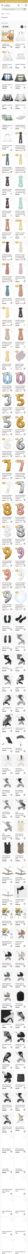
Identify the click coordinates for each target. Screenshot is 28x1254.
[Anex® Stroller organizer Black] (7, 1161)
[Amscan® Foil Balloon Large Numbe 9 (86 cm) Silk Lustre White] (20, 575)
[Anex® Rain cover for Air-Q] (7, 720)
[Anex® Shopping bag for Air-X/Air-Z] (20, 1077)
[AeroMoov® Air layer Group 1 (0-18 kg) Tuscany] (7, 225)
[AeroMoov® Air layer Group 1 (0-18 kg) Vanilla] (20, 225)
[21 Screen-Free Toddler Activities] (7, 36)
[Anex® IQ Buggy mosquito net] (7, 1057)
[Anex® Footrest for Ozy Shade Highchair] (20, 1141)
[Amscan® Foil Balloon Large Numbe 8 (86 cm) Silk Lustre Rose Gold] (20, 509)
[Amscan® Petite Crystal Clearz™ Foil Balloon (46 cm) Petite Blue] (20, 597)
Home (2, 13)
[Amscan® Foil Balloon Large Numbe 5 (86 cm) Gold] (20, 400)
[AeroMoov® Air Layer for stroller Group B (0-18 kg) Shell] (7, 334)
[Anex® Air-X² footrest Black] (20, 639)
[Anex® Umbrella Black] (7, 740)
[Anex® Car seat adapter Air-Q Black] (7, 619)
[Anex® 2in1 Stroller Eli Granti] (20, 1203)
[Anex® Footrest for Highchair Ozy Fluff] (20, 1119)
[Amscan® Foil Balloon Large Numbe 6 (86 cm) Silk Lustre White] (7, 443)
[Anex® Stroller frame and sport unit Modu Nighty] (20, 1097)
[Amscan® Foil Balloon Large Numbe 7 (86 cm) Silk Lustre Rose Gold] (20, 465)
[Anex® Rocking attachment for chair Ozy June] (20, 870)
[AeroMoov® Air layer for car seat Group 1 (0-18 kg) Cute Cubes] (20, 203)
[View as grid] (22, 26)
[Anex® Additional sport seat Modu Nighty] (20, 782)
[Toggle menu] (2, 5)
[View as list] (25, 26)
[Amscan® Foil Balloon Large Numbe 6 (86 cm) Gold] (20, 422)
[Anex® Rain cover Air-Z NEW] (20, 679)
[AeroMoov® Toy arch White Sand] (7, 56)
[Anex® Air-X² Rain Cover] (7, 679)
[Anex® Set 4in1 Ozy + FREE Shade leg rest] (7, 933)
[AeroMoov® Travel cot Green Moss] (20, 77)
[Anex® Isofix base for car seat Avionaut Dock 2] (20, 891)
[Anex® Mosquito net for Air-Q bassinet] (7, 1077)
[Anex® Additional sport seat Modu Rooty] (7, 804)
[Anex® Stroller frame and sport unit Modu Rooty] (7, 1119)
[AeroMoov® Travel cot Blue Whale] (7, 77)
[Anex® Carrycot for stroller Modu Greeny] (7, 976)
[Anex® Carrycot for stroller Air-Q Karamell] (20, 933)
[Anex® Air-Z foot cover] (20, 659)
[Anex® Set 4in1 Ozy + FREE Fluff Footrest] (7, 913)
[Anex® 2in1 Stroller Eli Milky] (20, 1223)
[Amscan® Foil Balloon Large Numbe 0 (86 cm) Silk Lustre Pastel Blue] (7, 378)
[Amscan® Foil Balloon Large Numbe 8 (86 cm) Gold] (7, 509)
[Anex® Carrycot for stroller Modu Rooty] (7, 996)
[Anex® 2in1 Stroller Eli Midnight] (7, 1223)
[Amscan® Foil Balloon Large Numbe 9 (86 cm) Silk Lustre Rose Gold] (7, 575)
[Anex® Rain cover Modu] (20, 700)
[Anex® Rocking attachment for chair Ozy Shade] (7, 891)
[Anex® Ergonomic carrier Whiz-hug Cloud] (20, 826)
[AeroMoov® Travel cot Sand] (20, 97)
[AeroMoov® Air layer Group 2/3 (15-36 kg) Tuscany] (20, 290)
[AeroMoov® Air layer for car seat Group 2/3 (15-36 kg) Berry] (20, 247)
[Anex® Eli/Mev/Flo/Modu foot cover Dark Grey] (20, 804)
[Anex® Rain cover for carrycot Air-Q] (20, 720)
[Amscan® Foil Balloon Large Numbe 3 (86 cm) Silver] (7, 400)
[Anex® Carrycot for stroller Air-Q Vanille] (20, 955)
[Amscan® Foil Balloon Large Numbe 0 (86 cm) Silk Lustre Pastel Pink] (20, 378)
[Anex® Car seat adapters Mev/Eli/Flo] (7, 639)
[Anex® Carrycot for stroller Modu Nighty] (20, 976)
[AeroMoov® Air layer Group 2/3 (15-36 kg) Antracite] (7, 247)
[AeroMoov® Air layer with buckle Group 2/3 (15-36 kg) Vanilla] (20, 159)
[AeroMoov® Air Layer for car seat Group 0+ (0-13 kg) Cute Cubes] (20, 181)
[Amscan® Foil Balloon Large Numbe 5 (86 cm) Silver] (7, 422)
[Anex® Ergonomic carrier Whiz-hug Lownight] (7, 848)
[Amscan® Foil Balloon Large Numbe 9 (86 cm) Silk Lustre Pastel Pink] (20, 553)
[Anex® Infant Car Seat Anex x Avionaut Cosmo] (7, 1181)
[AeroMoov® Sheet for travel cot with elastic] (20, 117)
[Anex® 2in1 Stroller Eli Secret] (20, 1244)
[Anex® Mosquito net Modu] (20, 1057)
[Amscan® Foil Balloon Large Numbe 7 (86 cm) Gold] (7, 465)
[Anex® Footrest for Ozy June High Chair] (7, 1141)
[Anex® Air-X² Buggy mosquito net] (20, 1016)
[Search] (25, 9)
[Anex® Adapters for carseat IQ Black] (20, 619)
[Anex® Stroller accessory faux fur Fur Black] (7, 761)
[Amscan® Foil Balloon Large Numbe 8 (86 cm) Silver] (20, 531)
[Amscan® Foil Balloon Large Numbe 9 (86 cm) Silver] (7, 597)
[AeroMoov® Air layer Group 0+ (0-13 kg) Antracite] (7, 181)
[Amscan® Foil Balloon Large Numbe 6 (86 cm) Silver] (20, 443)
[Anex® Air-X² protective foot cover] (7, 659)
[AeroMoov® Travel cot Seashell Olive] (7, 117)
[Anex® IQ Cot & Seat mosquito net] (20, 1036)
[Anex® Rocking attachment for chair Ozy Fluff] (7, 870)
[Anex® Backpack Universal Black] (20, 996)
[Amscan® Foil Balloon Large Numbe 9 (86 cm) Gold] (7, 553)
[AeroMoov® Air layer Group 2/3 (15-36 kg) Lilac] (20, 269)
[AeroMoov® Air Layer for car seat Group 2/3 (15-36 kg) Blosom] (7, 269)
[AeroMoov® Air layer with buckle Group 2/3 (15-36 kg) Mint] (7, 159)
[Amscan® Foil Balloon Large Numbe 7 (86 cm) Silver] (20, 487)
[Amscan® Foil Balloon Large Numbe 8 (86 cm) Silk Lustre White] (7, 531)
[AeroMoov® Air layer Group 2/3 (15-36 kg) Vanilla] (7, 312)
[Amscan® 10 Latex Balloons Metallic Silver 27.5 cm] (20, 356)
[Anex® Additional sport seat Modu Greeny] (7, 782)
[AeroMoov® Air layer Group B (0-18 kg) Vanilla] (7, 356)
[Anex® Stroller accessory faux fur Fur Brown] (20, 761)
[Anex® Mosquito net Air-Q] (7, 1016)
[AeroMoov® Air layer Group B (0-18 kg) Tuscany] (20, 334)
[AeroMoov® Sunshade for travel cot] (7, 138)
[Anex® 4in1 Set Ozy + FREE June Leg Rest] (20, 913)
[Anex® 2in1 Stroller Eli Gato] (7, 1203)
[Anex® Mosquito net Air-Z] (7, 1036)
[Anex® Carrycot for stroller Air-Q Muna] (7, 955)
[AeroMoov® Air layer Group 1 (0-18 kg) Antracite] (7, 203)
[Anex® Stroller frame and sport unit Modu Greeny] (7, 1097)
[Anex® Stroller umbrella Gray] (20, 740)
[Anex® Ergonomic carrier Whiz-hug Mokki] (20, 848)
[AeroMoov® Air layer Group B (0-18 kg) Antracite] (20, 312)
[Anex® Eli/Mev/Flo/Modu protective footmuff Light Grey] (7, 826)
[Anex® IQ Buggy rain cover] (7, 700)
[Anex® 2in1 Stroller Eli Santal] (7, 1244)
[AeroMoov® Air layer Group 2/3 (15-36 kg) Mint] (7, 290)
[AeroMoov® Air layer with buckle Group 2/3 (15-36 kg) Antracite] (20, 138)
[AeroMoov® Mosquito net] (20, 56)
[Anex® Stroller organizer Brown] (20, 1161)
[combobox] (14, 9)
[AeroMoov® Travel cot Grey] (7, 97)
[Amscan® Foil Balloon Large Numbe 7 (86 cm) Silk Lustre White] (7, 487)
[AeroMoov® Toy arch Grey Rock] (20, 36)
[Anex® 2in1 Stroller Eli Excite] (20, 1181)
